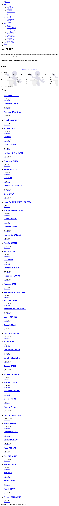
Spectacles (10, 35)
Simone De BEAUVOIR (13, 186)
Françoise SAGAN (11, 333)
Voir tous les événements (29, 70)
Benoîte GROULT (11, 120)
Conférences (7, 6)
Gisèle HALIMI (10, 399)
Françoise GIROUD (12, 391)
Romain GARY (10, 128)
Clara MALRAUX (11, 161)
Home (5, 4)
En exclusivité (7, 17)
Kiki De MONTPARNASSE (15, 309)
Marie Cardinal (10, 464)
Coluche (7, 136)
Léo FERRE (8, 259)
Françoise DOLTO (11, 96)
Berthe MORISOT (11, 440)
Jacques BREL (10, 284)
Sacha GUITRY (10, 251)
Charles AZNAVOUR (12, 497)
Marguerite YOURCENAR (15, 292)
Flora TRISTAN (10, 145)
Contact (6, 45)
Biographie (7, 25)
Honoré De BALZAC (12, 235)
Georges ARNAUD (12, 268)
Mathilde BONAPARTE (13, 153)
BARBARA (8, 472)
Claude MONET (10, 218)
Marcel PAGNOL (11, 227)
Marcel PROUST (11, 432)
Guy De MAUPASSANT (13, 210)
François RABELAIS (12, 415)
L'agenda (9, 10)
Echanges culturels (12, 31)
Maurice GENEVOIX (12, 423)
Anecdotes (10, 41)
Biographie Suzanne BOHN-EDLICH (11, 28)
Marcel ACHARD (11, 104)
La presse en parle (9, 42)
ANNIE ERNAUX (11, 481)
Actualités (9, 9)
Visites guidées (11, 34)
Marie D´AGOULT (11, 382)
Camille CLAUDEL (12, 358)
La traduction (10, 39)
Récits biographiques (11, 15)
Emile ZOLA (9, 194)
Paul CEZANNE (10, 456)
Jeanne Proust (10, 407)
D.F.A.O (6, 23)
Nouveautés (10, 7)
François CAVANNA (12, 112)
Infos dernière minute (10, 19)
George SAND (10, 366)
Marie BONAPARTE (12, 350)
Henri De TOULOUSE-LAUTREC (17, 202)
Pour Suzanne (11, 36)
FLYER (9, 22)
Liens (5, 44)
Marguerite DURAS (12, 276)
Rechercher (4, 86)
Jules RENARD (10, 448)
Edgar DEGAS (10, 325)
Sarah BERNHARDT (12, 374)
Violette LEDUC (11, 169)
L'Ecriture (9, 38)
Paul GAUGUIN (10, 243)
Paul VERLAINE (10, 300)
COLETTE (8, 177)
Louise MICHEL (10, 317)
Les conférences (11, 32)
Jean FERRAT (9, 489)
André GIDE (9, 341)
